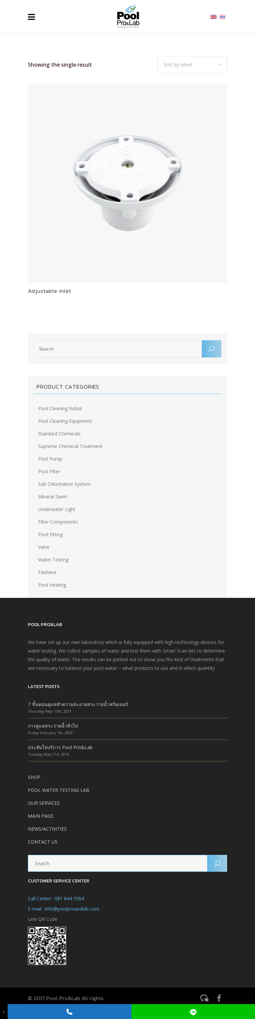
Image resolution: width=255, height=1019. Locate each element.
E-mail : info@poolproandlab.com (63, 909)
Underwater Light (56, 509)
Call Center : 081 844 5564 (56, 898)
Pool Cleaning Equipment (65, 421)
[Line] (193, 1011)
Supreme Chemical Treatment (70, 446)
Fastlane (47, 572)
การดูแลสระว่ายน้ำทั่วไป (53, 726)
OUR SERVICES (44, 803)
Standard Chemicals (59, 433)
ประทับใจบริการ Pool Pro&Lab (60, 747)
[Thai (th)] (222, 16)
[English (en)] (213, 16)
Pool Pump (50, 459)
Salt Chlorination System (64, 484)
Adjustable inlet (49, 291)
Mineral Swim (52, 496)
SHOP (34, 777)
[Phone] (69, 1011)
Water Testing (53, 559)
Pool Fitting (50, 534)
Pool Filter (49, 471)
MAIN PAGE (40, 816)
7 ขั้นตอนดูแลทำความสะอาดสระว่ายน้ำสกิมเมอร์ (78, 704)
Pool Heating (52, 585)
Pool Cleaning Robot (60, 408)
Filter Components (58, 522)
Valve (43, 547)
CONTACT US (42, 842)
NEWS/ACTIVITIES (47, 829)
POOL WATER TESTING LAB (58, 790)
